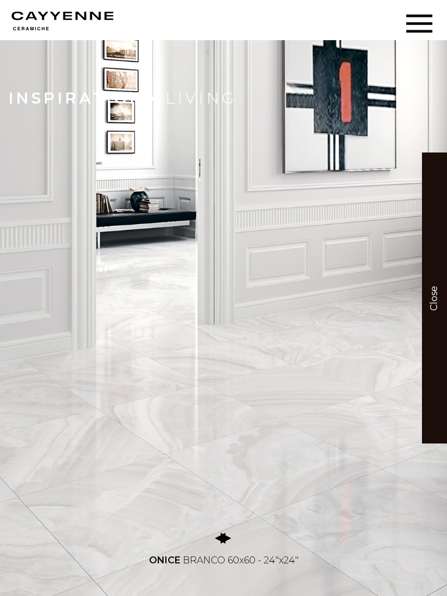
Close (433, 297)
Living (201, 98)
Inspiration (77, 98)
